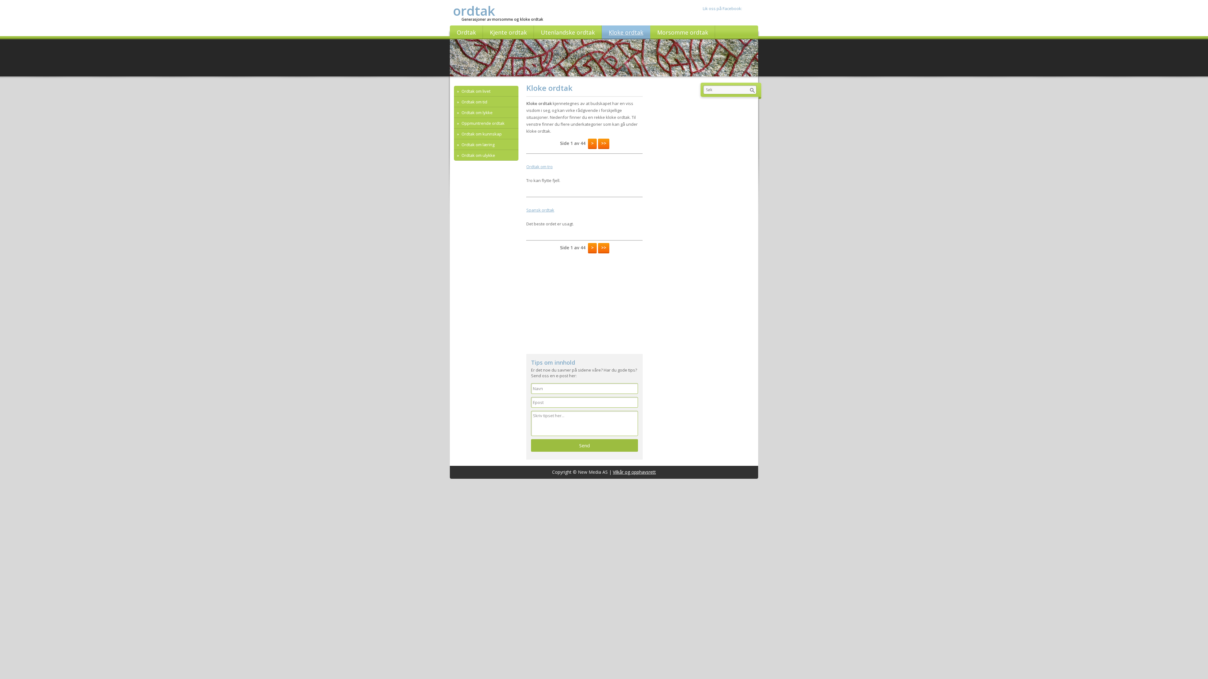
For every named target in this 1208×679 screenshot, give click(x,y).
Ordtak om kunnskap (481, 134)
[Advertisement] (584, 301)
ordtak (474, 10)
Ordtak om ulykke (478, 155)
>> (603, 143)
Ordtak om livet (475, 91)
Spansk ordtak (540, 210)
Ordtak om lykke (477, 112)
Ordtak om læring (478, 144)
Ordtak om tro (539, 166)
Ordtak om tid (474, 102)
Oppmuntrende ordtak (483, 123)
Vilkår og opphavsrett (634, 472)
